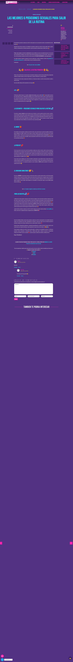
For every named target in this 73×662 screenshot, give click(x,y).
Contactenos (64, 2)
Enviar (16, 299)
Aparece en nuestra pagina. (54, 2)
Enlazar (19, 267)
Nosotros (44, 2)
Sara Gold (22, 269)
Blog (38, 2)
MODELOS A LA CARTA (48, 242)
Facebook (34, 254)
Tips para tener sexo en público (34, 64)
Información (29, 9)
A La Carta (33, 2)
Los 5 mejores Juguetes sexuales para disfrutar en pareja (34, 189)
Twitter (34, 253)
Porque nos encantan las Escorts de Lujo (33, 243)
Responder (15, 267)
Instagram (34, 251)
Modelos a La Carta (22, 9)
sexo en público (49, 209)
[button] (71, 543)
